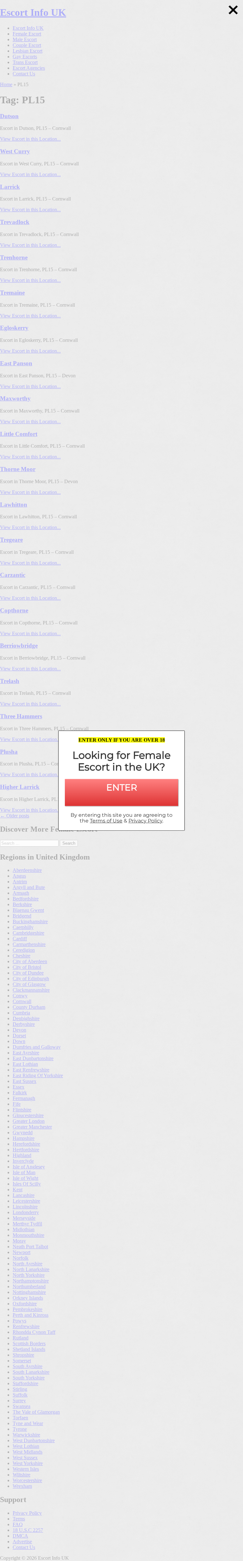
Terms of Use (106, 821)
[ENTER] (121, 799)
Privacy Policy (145, 821)
